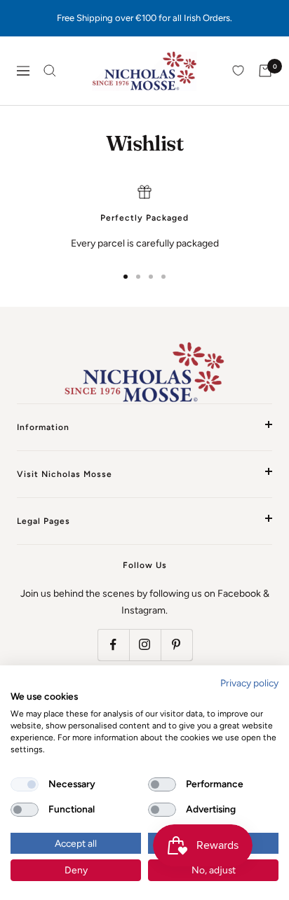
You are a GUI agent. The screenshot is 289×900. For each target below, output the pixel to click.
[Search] (49, 70)
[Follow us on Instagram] (145, 644)
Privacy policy (249, 682)
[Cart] (265, 70)
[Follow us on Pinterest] (176, 644)
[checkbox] (25, 784)
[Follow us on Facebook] (113, 644)
